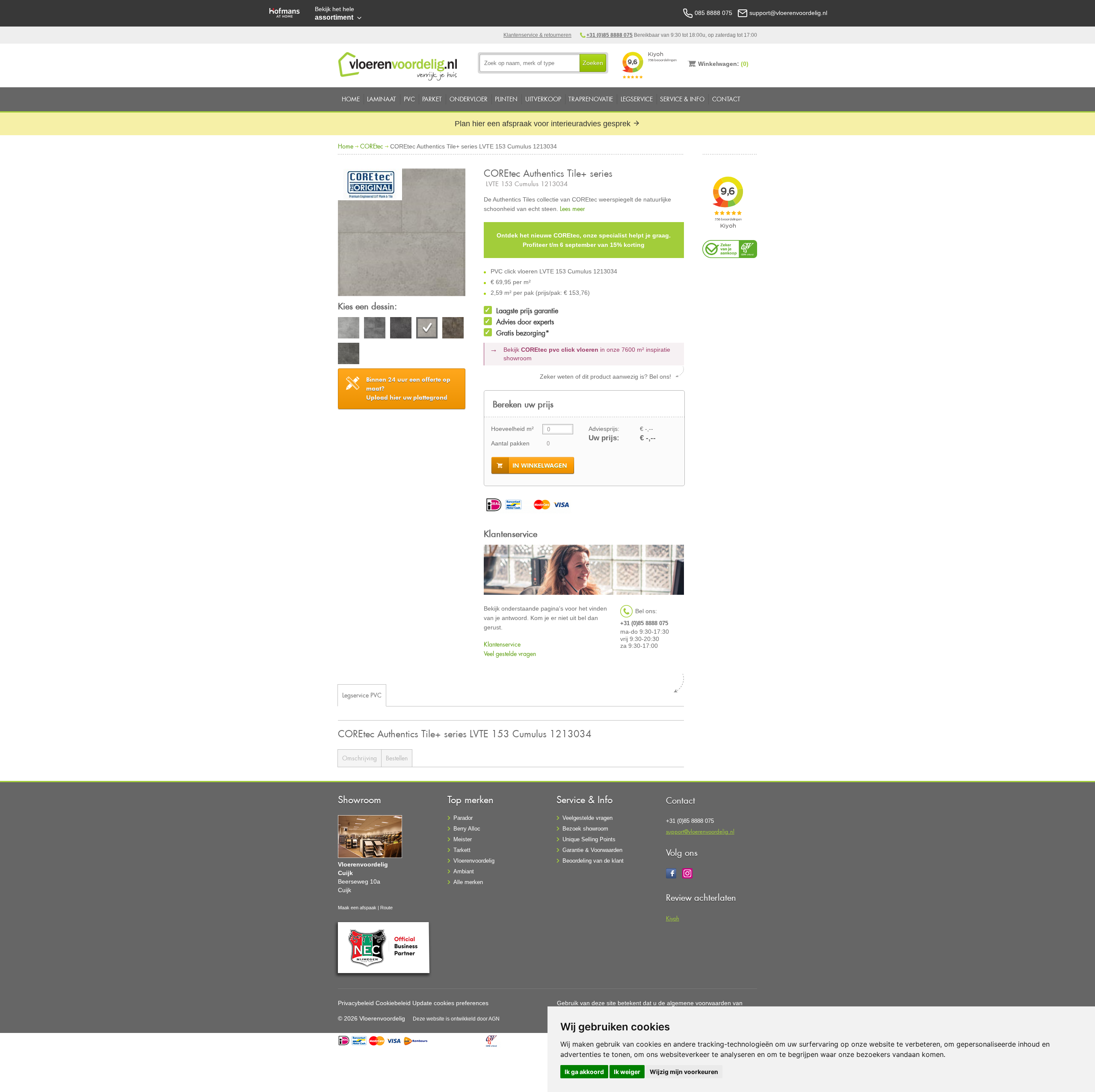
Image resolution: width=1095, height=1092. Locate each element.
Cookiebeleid (393, 1003)
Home (351, 99)
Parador (463, 818)
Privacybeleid (356, 1003)
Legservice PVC (362, 695)
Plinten (506, 99)
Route (386, 907)
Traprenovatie (590, 99)
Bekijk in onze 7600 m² (586, 354)
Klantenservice (502, 644)
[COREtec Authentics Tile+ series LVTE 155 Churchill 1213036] (348, 355)
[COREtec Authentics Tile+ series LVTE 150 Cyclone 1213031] (348, 329)
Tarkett (462, 850)
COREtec (371, 146)
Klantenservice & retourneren (537, 35)
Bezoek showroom (585, 828)
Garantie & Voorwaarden (592, 850)
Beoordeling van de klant (593, 861)
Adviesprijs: (604, 428)
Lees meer (572, 209)
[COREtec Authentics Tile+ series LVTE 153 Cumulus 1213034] (401, 234)
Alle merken (468, 882)
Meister (462, 839)
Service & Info (682, 99)
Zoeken (593, 62)
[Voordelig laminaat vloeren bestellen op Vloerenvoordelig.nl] (398, 64)
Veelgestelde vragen (587, 818)
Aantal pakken (510, 443)
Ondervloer (469, 99)
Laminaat (381, 99)
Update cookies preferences (450, 1003)
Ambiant (463, 871)
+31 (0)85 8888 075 (609, 35)
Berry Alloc (466, 828)
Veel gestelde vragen (510, 654)
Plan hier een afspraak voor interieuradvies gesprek (544, 123)
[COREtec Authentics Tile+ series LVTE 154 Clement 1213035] (453, 329)
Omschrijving (359, 758)
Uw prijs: (604, 438)
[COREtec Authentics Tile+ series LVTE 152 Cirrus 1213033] (400, 329)
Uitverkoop (543, 99)
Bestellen (397, 758)
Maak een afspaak (357, 907)
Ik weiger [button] (627, 1071)
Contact (726, 99)
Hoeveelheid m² (512, 428)
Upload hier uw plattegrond (408, 388)
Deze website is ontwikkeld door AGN (456, 1019)
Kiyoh (672, 918)
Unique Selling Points (589, 839)
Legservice (637, 99)
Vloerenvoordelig (473, 861)
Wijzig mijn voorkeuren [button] (684, 1071)
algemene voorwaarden (699, 1003)
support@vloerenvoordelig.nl (700, 831)
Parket (432, 99)
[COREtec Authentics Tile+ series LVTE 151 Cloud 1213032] (374, 329)
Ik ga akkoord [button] (584, 1071)
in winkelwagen (539, 465)
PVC (409, 99)
